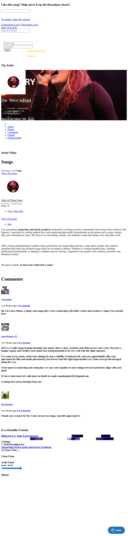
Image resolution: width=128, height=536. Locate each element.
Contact (31, 447)
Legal (23, 447)
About (4, 447)
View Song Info (15, 211)
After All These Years (11, 200)
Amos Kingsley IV (9, 336)
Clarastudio (6, 299)
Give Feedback (44, 447)
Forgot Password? (36, 50)
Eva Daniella (24, 306)
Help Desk (14, 447)
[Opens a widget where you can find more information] (116, 530)
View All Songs (9, 173)
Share (31, 118)
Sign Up (31, 55)
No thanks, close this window (15, 19)
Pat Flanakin (7, 404)
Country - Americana (11, 203)
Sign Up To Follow (10, 118)
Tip (24, 118)
